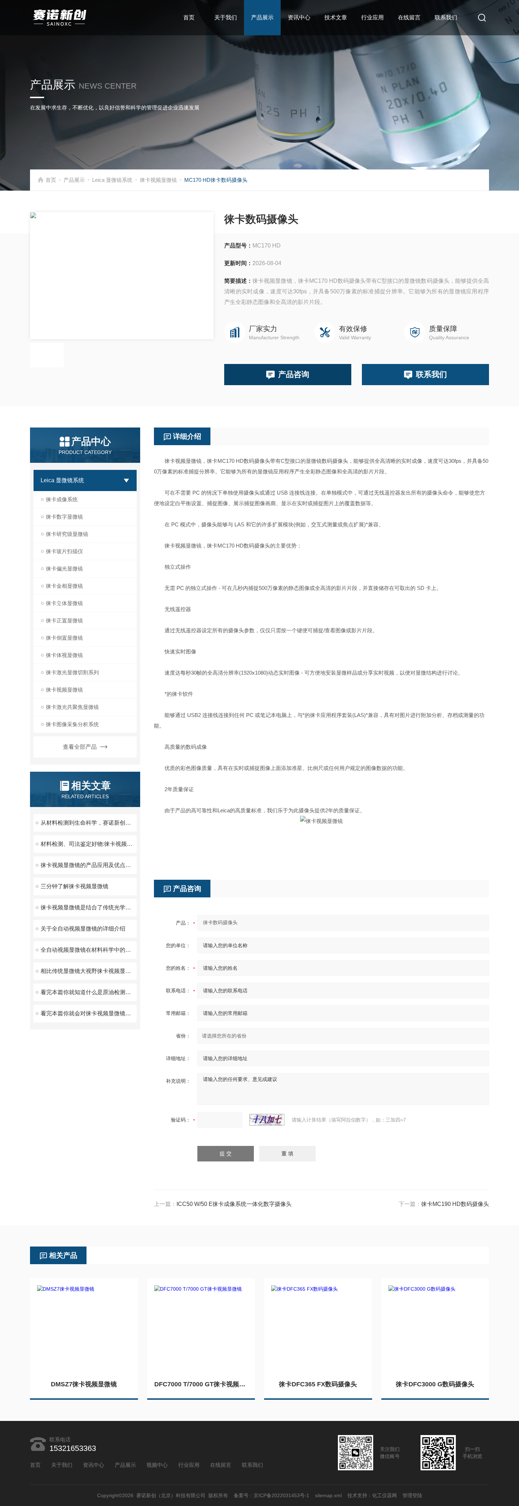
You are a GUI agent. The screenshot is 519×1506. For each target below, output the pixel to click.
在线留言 (409, 17)
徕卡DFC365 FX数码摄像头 (318, 1384)
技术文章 (335, 17)
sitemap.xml (328, 1495)
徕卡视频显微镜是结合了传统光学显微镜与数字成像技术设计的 (89, 907)
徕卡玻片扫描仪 (64, 551)
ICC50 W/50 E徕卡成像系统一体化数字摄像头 (234, 1204)
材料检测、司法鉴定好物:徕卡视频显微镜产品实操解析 (89, 844)
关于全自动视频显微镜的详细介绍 (83, 929)
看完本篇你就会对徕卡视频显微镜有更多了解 (89, 1013)
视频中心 (157, 1465)
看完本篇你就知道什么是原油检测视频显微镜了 (89, 992)
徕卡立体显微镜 (64, 603)
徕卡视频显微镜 (158, 180)
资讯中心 (299, 17)
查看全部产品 (80, 747)
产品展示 (262, 17)
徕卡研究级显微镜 (67, 534)
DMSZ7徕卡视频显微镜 (84, 1384)
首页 (189, 17)
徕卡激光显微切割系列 (72, 672)
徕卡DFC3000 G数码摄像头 (435, 1384)
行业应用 (372, 17)
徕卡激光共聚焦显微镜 (72, 707)
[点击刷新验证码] (267, 1120)
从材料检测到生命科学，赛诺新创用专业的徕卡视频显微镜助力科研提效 (89, 823)
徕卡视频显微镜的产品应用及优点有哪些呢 (89, 865)
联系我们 (446, 17)
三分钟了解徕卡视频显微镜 (74, 886)
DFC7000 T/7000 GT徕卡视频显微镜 (201, 1384)
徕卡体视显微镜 (64, 655)
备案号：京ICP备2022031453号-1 (271, 1495)
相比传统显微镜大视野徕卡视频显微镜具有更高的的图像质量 (89, 971)
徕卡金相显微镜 (64, 586)
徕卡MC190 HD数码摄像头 (455, 1204)
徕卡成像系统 (62, 499)
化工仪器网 (384, 1495)
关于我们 (225, 17)
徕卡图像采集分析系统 (72, 724)
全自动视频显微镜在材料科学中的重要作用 (89, 950)
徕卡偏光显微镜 (64, 569)
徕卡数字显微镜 (64, 517)
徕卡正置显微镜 (64, 620)
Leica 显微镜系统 (112, 180)
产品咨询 (293, 374)
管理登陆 (412, 1495)
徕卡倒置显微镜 (64, 638)
